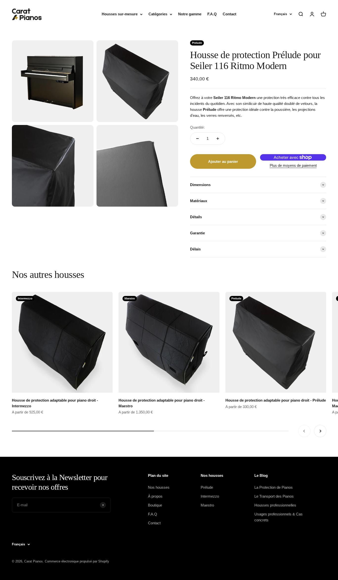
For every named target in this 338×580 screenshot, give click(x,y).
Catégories (157, 14)
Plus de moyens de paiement (293, 165)
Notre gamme (189, 14)
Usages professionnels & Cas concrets (278, 517)
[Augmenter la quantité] (218, 139)
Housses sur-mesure (120, 14)
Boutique (155, 505)
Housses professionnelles (275, 505)
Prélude (207, 487)
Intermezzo (210, 496)
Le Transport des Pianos (274, 496)
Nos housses (158, 487)
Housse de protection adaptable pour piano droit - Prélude (275, 400)
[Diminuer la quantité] (197, 139)
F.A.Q (212, 14)
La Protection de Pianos (273, 487)
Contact (229, 14)
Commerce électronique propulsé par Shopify (77, 561)
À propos (155, 496)
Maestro (207, 505)
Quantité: (197, 127)
